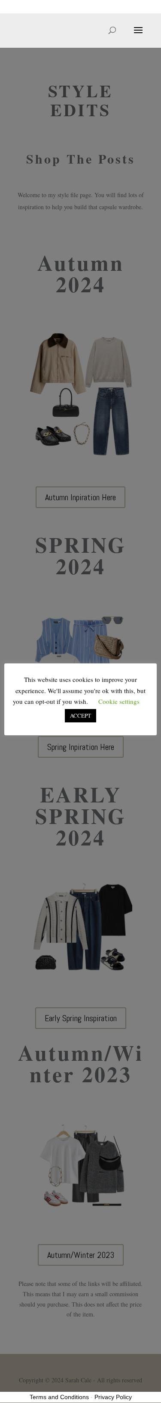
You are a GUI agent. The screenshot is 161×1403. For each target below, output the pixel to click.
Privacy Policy (113, 1397)
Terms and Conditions (59, 1397)
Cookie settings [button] (119, 701)
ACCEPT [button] (80, 715)
